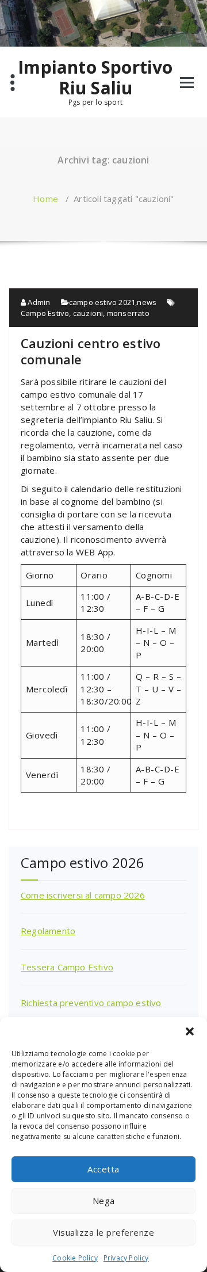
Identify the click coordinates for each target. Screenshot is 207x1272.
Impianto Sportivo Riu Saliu (95, 77)
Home (45, 198)
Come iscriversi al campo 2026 (83, 895)
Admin (38, 302)
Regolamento (48, 930)
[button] (189, 1031)
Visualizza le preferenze (103, 1232)
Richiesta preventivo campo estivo (91, 1002)
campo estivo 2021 (102, 302)
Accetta (103, 1169)
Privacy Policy (126, 1258)
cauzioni (88, 313)
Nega (104, 1200)
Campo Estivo (45, 313)
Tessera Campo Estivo (67, 967)
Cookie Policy (75, 1258)
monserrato (128, 313)
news (146, 302)
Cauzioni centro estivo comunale (90, 351)
